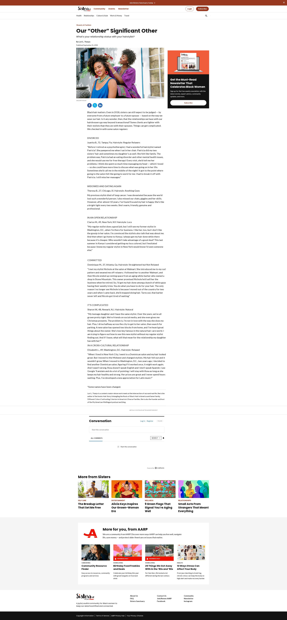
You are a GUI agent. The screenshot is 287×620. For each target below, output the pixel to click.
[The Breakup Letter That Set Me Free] (93, 489)
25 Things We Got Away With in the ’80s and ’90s (159, 567)
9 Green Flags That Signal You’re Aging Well (158, 507)
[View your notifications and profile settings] (163, 438)
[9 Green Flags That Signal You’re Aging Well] (160, 489)
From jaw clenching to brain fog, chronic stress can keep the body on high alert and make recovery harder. (191, 575)
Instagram (188, 601)
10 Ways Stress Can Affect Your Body (188, 567)
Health (180, 563)
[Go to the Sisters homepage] (82, 9)
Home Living (118, 563)
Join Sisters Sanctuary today (141, 3)
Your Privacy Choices (135, 616)
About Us (134, 596)
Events (112, 9)
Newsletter (123, 9)
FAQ (132, 598)
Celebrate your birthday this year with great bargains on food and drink (126, 575)
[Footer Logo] (98, 597)
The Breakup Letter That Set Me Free (91, 505)
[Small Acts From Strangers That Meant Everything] (193, 489)
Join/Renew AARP (164, 598)
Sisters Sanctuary (137, 601)
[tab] (96, 438)
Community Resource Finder (94, 567)
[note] (120, 100)
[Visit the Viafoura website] (159, 468)
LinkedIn (100, 105)
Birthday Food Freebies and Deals (126, 567)
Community (99, 9)
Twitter (95, 105)
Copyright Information (85, 616)
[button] (206, 15)
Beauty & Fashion (84, 25)
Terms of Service (102, 616)
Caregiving (86, 563)
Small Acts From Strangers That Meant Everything (193, 507)
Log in (142, 421)
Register (150, 421)
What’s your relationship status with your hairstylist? (105, 36)
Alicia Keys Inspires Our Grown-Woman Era (125, 507)
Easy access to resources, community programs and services (96, 574)
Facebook (89, 105)
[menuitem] (79, 16)
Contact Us (161, 596)
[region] (126, 445)
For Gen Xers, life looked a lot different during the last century (157, 574)
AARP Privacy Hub (118, 616)
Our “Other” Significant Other (116, 30)
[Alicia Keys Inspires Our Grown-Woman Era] (126, 489)
